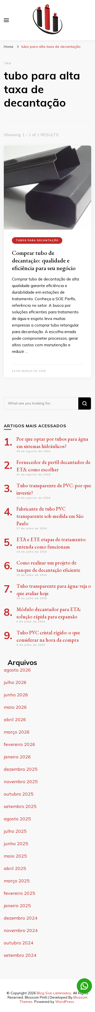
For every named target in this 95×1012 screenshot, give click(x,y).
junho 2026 (16, 695)
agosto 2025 (17, 819)
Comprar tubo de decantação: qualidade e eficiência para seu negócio (43, 260)
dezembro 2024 (20, 918)
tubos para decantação (37, 240)
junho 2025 (16, 843)
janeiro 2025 (17, 905)
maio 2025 (15, 856)
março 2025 (17, 881)
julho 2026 (15, 682)
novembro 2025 (21, 781)
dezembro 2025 (20, 769)
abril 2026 (15, 719)
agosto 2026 (17, 670)
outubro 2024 (18, 943)
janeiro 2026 (17, 757)
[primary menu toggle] (6, 20)
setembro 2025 (20, 806)
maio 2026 (15, 707)
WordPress (64, 1001)
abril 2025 (15, 868)
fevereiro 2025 (19, 893)
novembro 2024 (21, 930)
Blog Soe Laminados (54, 993)
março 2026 (17, 732)
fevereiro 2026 (19, 744)
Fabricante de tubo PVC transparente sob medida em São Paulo (50, 516)
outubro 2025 (18, 794)
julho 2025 (15, 831)
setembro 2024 (20, 955)
